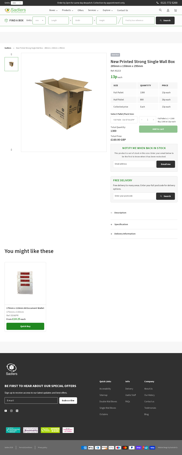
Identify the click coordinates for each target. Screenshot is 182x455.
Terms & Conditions (25, 447)
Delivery (129, 388)
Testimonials (150, 408)
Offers (81, 10)
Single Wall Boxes (108, 408)
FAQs (127, 401)
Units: (7, 2)
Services (92, 10)
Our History (149, 395)
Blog (146, 414)
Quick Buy (25, 326)
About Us (148, 388)
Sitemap (103, 395)
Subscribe (68, 400)
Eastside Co (173, 447)
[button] (11, 55)
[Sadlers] (15, 10)
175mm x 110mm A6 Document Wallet (25, 308)
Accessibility (105, 388)
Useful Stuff (130, 395)
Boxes (52, 10)
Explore (106, 10)
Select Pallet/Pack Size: (122, 114)
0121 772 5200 (168, 3)
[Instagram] (11, 411)
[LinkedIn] (17, 411)
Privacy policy (42, 447)
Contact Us (122, 10)
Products (66, 10)
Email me (165, 164)
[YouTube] (6, 411)
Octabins (104, 414)
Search (167, 196)
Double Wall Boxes (108, 401)
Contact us (149, 401)
